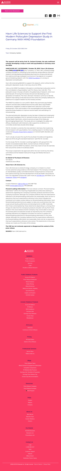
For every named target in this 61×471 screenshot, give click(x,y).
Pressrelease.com (30, 435)
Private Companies (30, 261)
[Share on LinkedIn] (54, 15)
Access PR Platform (30, 277)
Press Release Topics (30, 363)
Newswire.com (30, 433)
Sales (30, 449)
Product (30, 400)
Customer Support (30, 451)
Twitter (15, 177)
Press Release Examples (30, 388)
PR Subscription (30, 339)
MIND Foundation (34, 78)
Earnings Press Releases (30, 313)
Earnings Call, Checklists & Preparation (30, 372)
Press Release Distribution (30, 279)
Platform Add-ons (30, 353)
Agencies (30, 263)
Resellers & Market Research (30, 267)
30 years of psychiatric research (23, 132)
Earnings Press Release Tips (30, 374)
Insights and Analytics (30, 292)
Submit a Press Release (30, 341)
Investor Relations (30, 418)
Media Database (30, 281)
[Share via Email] (58, 15)
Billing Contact (30, 456)
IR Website (30, 307)
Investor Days (30, 315)
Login (30, 444)
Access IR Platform (30, 304)
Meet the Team (30, 416)
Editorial (30, 453)
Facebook (9, 177)
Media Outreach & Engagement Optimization (30, 365)
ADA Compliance (30, 309)
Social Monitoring (30, 290)
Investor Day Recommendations (30, 376)
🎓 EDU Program (30, 390)
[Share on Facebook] (46, 15)
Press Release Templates (30, 386)
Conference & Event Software (30, 329)
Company (30, 404)
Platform (30, 402)
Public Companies (30, 258)
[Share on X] (50, 15)
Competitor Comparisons (30, 367)
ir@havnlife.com (23, 184)
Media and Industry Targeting (30, 288)
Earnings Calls (30, 311)
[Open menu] (58, 2)
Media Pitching (30, 284)
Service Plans (30, 351)
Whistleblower (30, 318)
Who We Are (30, 414)
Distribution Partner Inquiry (30, 458)
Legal (30, 265)
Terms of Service (38, 464)
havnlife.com (40, 175)
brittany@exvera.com (17, 185)
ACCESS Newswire (30, 430)
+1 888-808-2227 (30, 447)
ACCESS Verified (30, 295)
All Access (30, 327)
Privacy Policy (47, 464)
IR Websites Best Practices (30, 370)
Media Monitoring (30, 286)
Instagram (23, 177)
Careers (30, 421)
